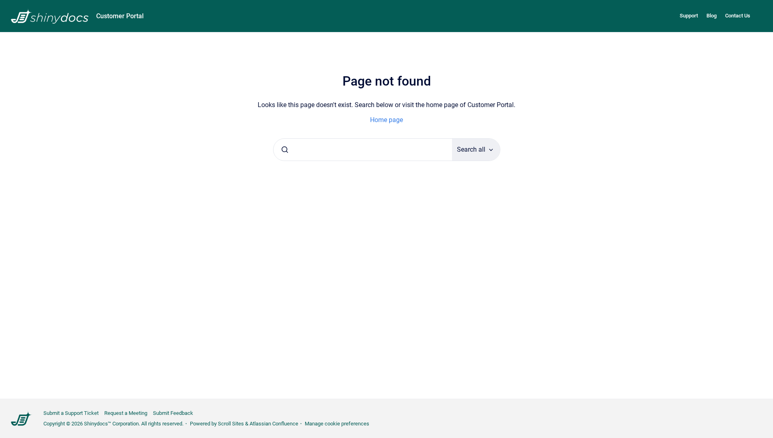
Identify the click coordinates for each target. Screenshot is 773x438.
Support (689, 16)
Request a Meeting (125, 413)
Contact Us (737, 16)
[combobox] (362, 150)
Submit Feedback (173, 413)
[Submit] (284, 149)
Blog (711, 16)
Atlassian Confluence (274, 424)
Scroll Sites (231, 424)
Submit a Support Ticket (71, 413)
